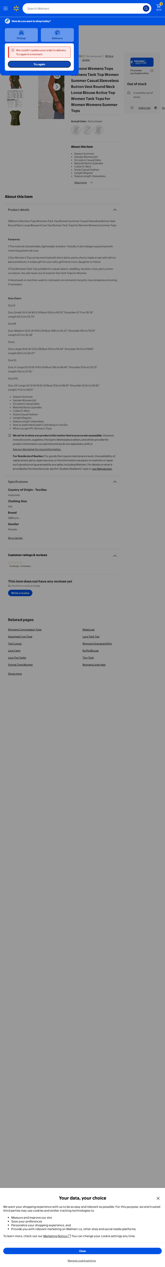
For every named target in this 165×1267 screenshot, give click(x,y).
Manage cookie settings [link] (82, 1260)
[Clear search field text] (141, 8)
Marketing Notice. (55, 1236)
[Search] (146, 8)
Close (82, 1251)
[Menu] (6, 8)
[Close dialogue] (158, 1198)
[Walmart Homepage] (16, 8)
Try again (39, 64)
